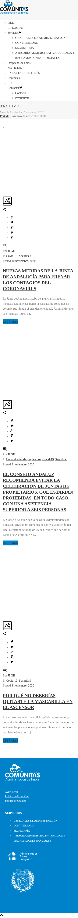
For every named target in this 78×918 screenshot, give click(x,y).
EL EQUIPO (15, 27)
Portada (4, 116)
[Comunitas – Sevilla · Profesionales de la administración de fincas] (14, 12)
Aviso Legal (11, 792)
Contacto (20, 93)
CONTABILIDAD (26, 42)
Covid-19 (11, 255)
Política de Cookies (15, 800)
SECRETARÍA (24, 47)
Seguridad (25, 255)
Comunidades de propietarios (23, 459)
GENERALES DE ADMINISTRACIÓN (40, 37)
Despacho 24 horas (19, 62)
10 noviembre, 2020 (24, 261)
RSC (10, 83)
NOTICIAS (15, 67)
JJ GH (11, 250)
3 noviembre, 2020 (23, 685)
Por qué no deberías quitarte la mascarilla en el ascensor (38, 701)
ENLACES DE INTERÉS (24, 73)
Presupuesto (22, 97)
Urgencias (14, 77)
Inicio (11, 22)
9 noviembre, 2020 (23, 464)
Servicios (13, 32)
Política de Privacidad (17, 796)
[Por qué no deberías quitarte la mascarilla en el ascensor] (3, 550)
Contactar (13, 87)
